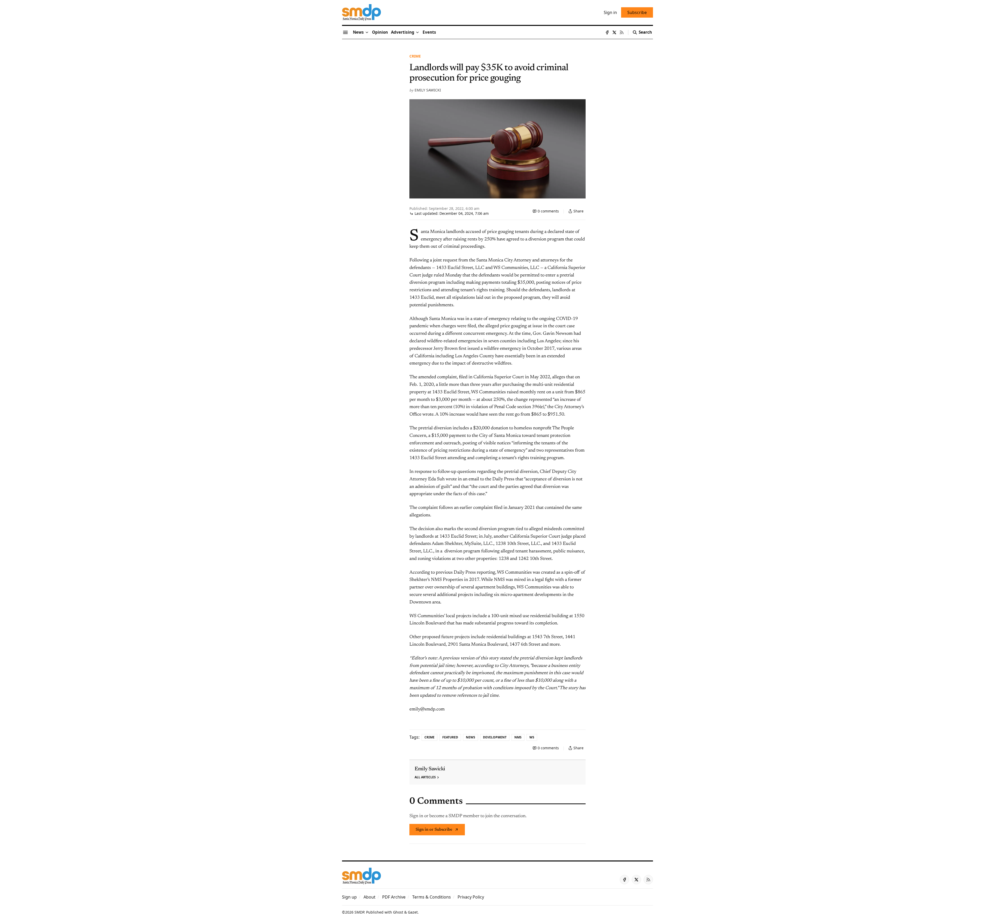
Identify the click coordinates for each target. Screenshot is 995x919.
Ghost (398, 912)
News (470, 737)
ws (531, 737)
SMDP (359, 912)
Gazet (413, 912)
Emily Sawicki (428, 90)
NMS (518, 737)
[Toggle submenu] (367, 32)
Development (495, 737)
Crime (415, 56)
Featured (450, 737)
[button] (402, 32)
